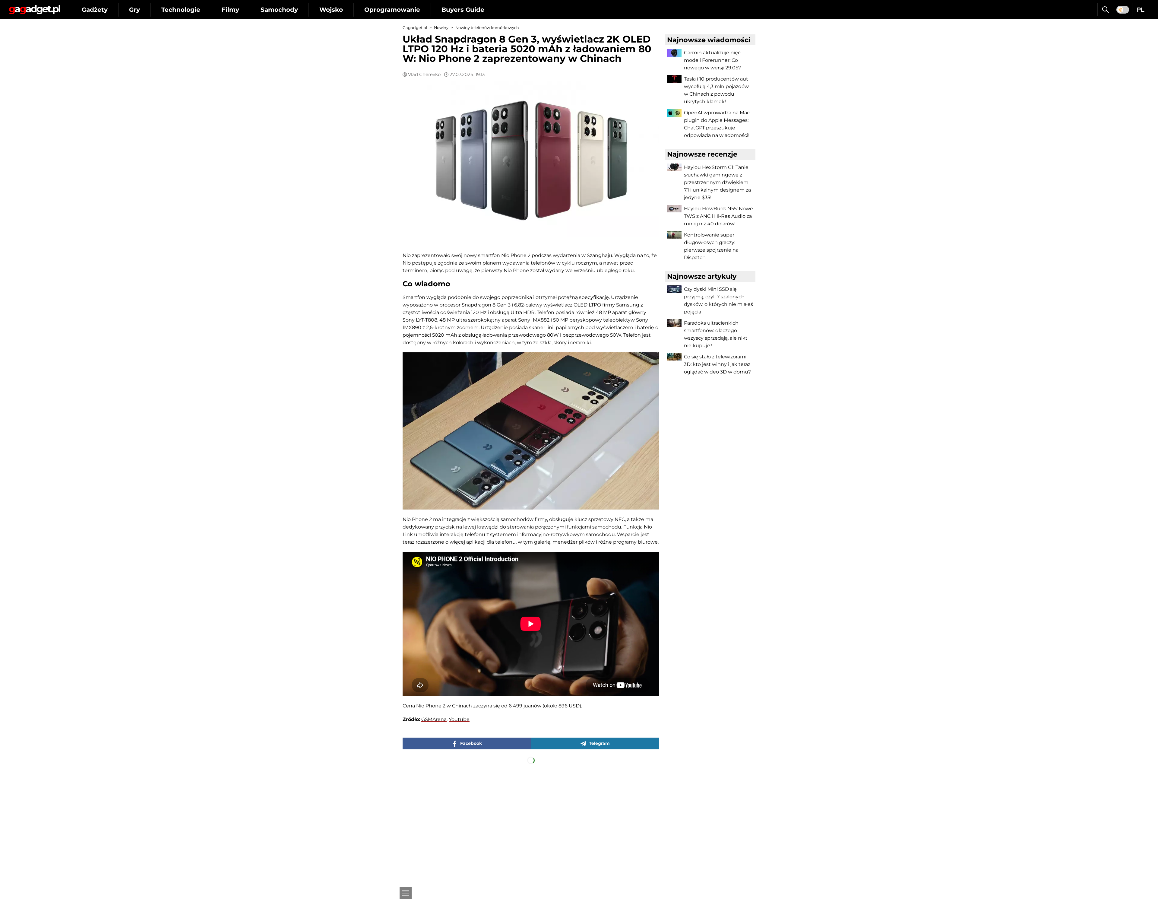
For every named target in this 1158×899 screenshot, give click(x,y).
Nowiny (441, 27)
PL (1140, 9)
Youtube (459, 719)
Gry (134, 9)
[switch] (1122, 10)
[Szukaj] (1105, 9)
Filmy (230, 9)
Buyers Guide (462, 9)
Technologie (180, 9)
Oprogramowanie (392, 9)
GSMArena (434, 719)
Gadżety (95, 9)
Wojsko (331, 9)
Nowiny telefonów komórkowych (487, 27)
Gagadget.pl (415, 27)
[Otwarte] (406, 893)
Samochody (279, 9)
